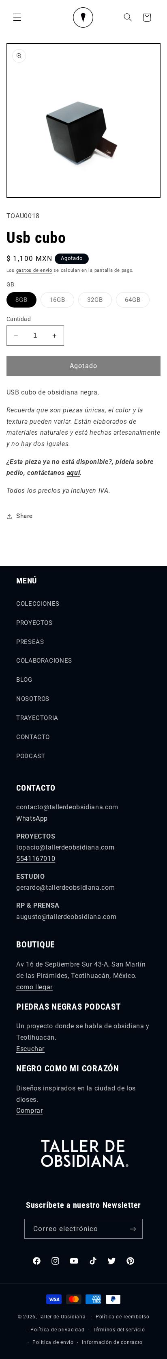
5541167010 (35, 859)
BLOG (24, 679)
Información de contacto (112, 1342)
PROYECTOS (34, 622)
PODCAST (30, 756)
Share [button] (24, 516)
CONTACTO (33, 737)
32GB (99, 302)
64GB (137, 302)
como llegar (34, 987)
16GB (61, 302)
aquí (73, 473)
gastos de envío (34, 270)
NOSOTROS (32, 698)
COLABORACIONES (44, 660)
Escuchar (30, 1049)
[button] (17, 17)
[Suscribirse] (132, 1229)
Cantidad (18, 319)
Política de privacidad (57, 1330)
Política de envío (53, 1342)
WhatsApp (32, 818)
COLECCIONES (38, 603)
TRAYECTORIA (37, 718)
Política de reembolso (122, 1317)
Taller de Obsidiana (62, 1317)
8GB (25, 302)
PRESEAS (30, 642)
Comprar (29, 1110)
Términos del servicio (119, 1330)
